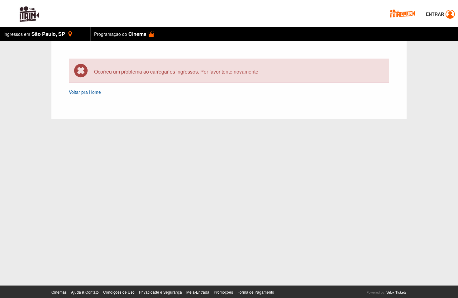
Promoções (223, 292)
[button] (124, 34)
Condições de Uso (119, 292)
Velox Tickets (396, 292)
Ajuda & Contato (85, 292)
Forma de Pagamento (255, 292)
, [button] (34, 33)
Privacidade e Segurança (160, 292)
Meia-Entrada (197, 292)
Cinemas (59, 292)
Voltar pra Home (85, 92)
